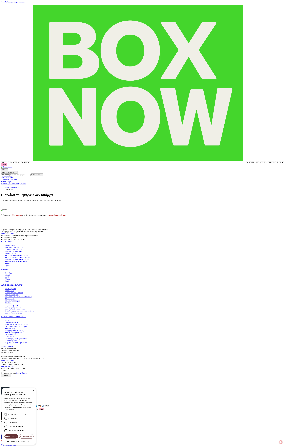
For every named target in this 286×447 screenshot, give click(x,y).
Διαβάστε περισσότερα (21, 409)
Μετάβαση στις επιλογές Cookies (13, 2)
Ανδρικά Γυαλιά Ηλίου (13, 249)
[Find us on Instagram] (6, 382)
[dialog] (19, 416)
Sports (7, 265)
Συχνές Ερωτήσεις (11, 295)
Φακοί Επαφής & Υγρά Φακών (16, 261)
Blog (7, 320)
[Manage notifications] (281, 442)
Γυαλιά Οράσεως (11, 253)
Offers (7, 263)
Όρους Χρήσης (21, 373)
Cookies (8, 303)
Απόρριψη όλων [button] (26, 436)
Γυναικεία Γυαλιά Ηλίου (14, 247)
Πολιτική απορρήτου (12, 301)
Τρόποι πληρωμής (11, 305)
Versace (8, 279)
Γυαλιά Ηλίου (10, 245)
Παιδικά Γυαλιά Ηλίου (13, 251)
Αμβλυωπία (9, 337)
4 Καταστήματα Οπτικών (14, 293)
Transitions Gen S (11, 322)
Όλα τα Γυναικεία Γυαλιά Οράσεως (18, 257)
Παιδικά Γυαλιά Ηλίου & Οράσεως (18, 259)
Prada (7, 281)
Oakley (8, 277)
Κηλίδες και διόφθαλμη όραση (16, 343)
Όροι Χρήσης (10, 299)
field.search (5, 175)
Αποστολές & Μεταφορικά (15, 309)
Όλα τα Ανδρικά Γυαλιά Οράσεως (17, 255)
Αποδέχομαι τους (15, 373)
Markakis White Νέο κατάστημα (16, 324)
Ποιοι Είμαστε (10, 289)
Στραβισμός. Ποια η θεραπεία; (16, 339)
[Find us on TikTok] (6, 384)
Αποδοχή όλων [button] (11, 436)
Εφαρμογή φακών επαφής (14, 330)
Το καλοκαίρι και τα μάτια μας (16, 326)
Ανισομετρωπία (11, 341)
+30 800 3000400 (7, 234)
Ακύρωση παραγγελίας (13, 313)
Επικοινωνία (9, 291)
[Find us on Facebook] (6, 380)
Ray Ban (8, 273)
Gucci (7, 275)
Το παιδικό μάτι (11, 335)
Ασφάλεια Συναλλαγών (13, 307)
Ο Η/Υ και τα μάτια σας (13, 332)
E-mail (3, 371)
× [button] (33, 390)
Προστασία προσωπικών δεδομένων (18, 297)
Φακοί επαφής (10, 328)
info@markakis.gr (7, 366)
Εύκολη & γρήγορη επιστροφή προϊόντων (20, 311)
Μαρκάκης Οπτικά (12, 187)
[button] (6, 242)
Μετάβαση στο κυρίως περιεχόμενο (13, 184)
